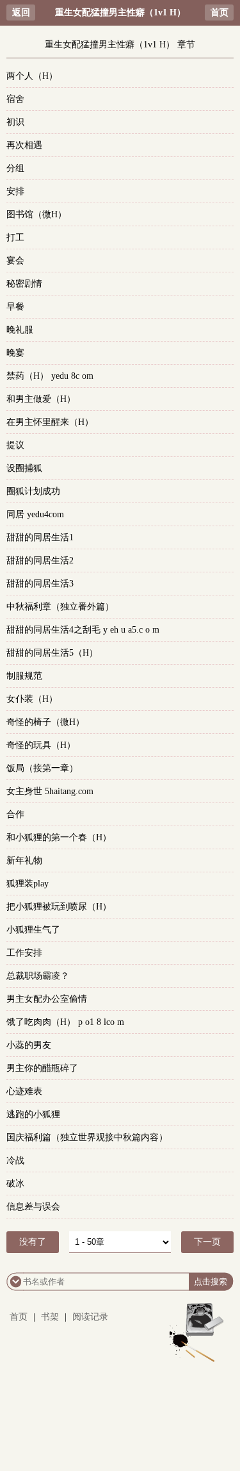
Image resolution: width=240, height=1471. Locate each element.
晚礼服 (19, 330)
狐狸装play (27, 883)
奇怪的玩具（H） (41, 745)
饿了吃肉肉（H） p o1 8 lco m (65, 1022)
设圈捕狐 (24, 468)
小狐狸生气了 (33, 930)
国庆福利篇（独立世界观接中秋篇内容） (87, 1137)
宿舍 (15, 99)
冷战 (15, 1160)
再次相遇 (24, 145)
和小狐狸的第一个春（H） (58, 837)
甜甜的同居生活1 (40, 537)
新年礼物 (24, 860)
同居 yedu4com (35, 514)
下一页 (207, 1242)
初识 (15, 122)
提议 (15, 445)
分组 (15, 168)
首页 (219, 12)
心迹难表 (24, 1091)
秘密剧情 (24, 283)
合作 (15, 814)
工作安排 (24, 953)
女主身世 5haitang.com (49, 791)
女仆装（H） (32, 699)
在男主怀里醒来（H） (49, 422)
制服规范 (24, 676)
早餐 (15, 307)
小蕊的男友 (28, 1045)
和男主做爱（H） (41, 399)
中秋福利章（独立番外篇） (60, 606)
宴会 (15, 260)
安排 (15, 191)
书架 (50, 1317)
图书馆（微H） (36, 214)
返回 (21, 12)
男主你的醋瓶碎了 (42, 1068)
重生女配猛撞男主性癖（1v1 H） (120, 12)
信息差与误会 (33, 1206)
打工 (15, 237)
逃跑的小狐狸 (33, 1114)
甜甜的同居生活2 (40, 560)
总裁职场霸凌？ (37, 976)
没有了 (32, 1242)
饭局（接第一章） (42, 768)
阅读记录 (90, 1317)
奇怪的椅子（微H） (45, 722)
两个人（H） (32, 76)
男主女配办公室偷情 (46, 999)
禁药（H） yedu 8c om (49, 376)
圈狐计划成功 (33, 491)
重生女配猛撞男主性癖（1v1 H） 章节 (120, 44)
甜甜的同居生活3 (40, 583)
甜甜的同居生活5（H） (52, 653)
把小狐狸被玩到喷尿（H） (58, 906)
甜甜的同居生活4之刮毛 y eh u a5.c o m (82, 630)
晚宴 (15, 353)
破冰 (15, 1183)
